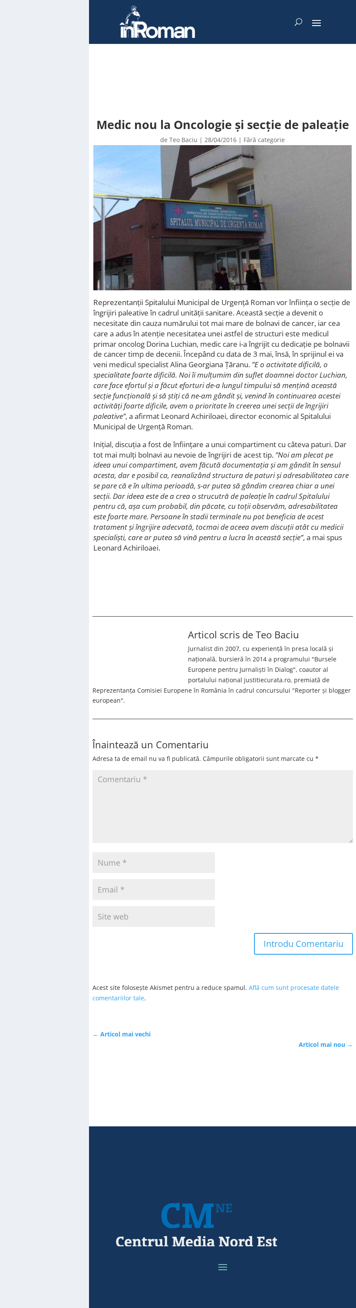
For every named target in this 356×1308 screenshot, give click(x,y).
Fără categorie (264, 140)
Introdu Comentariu (303, 943)
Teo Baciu (183, 140)
